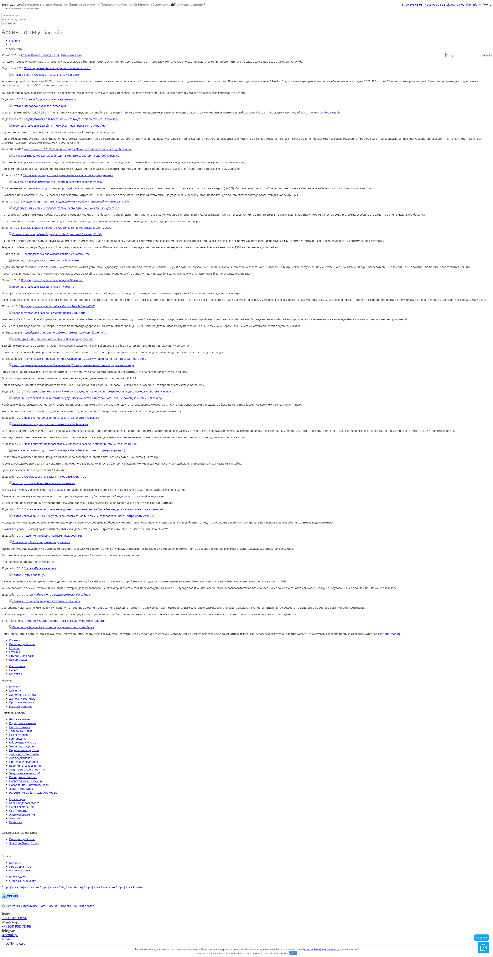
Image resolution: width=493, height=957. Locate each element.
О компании (17, 666)
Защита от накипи (84, 4)
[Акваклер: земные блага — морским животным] (42, 483)
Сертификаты (18, 810)
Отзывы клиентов (24, 8)
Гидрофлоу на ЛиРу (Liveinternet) (61, 887)
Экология (15, 818)
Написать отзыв (20, 870)
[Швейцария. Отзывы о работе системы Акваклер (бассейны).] (51, 339)
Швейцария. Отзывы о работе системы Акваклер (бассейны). (65, 332)
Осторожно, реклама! (23, 881)
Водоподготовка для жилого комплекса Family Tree (56, 254)
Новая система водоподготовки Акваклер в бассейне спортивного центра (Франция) (80, 444)
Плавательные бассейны (25, 781)
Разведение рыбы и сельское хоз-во (33, 792)
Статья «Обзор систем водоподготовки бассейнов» (57, 594)
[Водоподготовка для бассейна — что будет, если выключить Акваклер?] (58, 125)
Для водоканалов (20, 758)
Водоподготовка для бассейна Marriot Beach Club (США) (58, 306)
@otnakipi (10, 935)
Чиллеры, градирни (22, 746)
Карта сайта (17, 877)
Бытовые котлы (19, 719)
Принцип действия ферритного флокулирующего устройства (64, 621)
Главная (14, 41)
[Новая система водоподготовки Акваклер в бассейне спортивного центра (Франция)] (67, 450)
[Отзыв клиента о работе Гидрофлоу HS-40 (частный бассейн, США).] (55, 234)
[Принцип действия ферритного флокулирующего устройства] (51, 627)
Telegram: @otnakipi (458, 4)
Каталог (14, 687)
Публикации (17, 799)
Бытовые (15, 691)
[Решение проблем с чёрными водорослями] (39, 542)
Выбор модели (19, 659)
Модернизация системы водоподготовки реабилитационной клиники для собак (76, 201)
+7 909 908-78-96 (434, 4)
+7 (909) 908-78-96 (16, 926)
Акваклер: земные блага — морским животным (55, 476)
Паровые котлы (19, 727)
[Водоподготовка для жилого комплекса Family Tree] (44, 260)
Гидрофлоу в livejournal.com (20, 887)
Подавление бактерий (119, 4)
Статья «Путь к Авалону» (40, 568)
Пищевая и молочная (23, 762)
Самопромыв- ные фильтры (45, 4)
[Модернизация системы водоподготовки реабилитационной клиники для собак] (64, 208)
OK (293, 952)
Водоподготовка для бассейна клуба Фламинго (52, 280)
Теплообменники (20, 731)
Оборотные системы (23, 742)
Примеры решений (190, 4)
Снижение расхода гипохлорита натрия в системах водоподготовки (68, 175)
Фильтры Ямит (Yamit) (24, 843)
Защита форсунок (21, 789)
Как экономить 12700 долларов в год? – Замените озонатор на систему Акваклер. (78, 149)
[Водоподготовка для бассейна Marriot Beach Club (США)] (47, 313)
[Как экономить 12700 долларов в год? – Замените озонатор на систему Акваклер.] (64, 155)
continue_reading (331, 112)
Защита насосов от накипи (27, 769)
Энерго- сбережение (154, 4)
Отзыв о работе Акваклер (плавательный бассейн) (57, 68)
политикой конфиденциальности (321, 949)
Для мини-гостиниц (22, 698)
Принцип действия (22, 644)
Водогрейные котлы (22, 723)
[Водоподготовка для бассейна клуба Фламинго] (41, 286)
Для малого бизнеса (22, 695)
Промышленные (20, 866)
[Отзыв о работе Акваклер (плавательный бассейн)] (44, 74)
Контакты (15, 674)
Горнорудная (18, 738)
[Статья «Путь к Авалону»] (27, 575)
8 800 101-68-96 (412, 4)
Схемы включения (21, 807)
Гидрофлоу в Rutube (129, 887)
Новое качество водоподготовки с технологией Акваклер (61, 417)
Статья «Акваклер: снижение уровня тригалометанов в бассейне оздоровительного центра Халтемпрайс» (95, 509)
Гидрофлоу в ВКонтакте (99, 887)
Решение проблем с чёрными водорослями (53, 535)
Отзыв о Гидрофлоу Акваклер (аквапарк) (50, 99)
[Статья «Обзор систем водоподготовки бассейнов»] (44, 601)
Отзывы (14, 652)
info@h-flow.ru (481, 4)
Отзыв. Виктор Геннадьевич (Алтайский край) (51, 55)
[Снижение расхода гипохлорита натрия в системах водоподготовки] (56, 182)
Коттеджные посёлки (23, 777)
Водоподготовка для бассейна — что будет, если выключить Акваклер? (71, 119)
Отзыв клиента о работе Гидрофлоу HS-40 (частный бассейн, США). (67, 227)
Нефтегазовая (18, 735)
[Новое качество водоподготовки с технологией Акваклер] (48, 424)
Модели (14, 648)
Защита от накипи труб (24, 773)
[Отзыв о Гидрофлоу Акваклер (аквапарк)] (37, 106)
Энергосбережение (22, 814)
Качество (15, 822)
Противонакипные (21, 702)
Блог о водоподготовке (24, 803)
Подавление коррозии (24, 750)
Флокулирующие (20, 706)
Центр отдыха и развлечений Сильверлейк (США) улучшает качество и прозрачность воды (85, 358)
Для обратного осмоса (24, 754)
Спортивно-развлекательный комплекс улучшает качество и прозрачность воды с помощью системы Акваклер (98, 391)
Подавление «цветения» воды (29, 785)
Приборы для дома (21, 656)
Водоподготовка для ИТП (25, 765)
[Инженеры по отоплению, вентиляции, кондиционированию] (10, 898)
